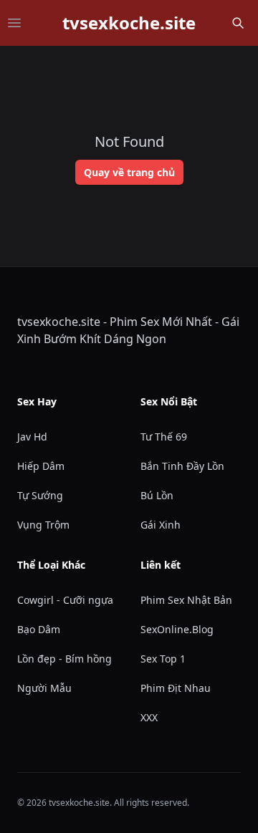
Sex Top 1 (163, 658)
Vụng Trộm (43, 524)
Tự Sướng (40, 495)
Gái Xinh (160, 524)
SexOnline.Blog (177, 629)
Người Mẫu (44, 688)
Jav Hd (32, 436)
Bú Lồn (156, 495)
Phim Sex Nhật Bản (186, 600)
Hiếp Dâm (40, 466)
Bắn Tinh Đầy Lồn (182, 466)
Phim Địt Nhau (175, 688)
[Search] (238, 23)
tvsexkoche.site (129, 22)
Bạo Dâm (38, 629)
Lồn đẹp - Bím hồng (64, 658)
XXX (149, 717)
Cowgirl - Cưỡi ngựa (65, 600)
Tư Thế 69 (163, 436)
